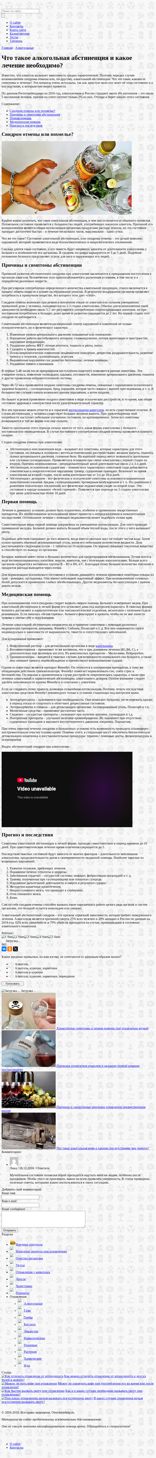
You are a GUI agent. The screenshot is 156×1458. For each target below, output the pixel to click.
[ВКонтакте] (4, 948)
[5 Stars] (54, 937)
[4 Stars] (42, 937)
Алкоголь (21, 964)
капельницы (104, 646)
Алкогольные (24, 48)
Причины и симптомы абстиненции (35, 114)
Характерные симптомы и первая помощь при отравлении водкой (102, 1028)
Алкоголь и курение (29, 972)
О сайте (15, 1444)
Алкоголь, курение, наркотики (36, 968)
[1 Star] (7, 937)
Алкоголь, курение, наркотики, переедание (45, 976)
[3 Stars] (30, 937)
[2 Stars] (18, 937)
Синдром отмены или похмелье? (32, 111)
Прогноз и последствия (26, 125)
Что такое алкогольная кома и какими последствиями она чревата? (102, 1148)
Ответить (42, 1168)
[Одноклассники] (9, 948)
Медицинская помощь (25, 122)
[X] (15, 948)
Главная (7, 48)
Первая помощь (20, 118)
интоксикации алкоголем (86, 410)
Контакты (16, 1447)
